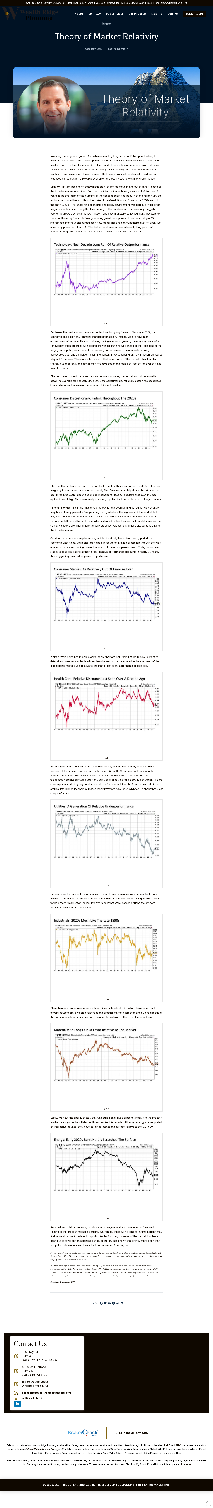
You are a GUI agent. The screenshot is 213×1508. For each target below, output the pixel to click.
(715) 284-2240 (34, 3)
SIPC (178, 1445)
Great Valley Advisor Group (42, 1449)
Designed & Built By (133, 1485)
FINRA (167, 1445)
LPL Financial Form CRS (132, 1432)
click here (185, 1464)
